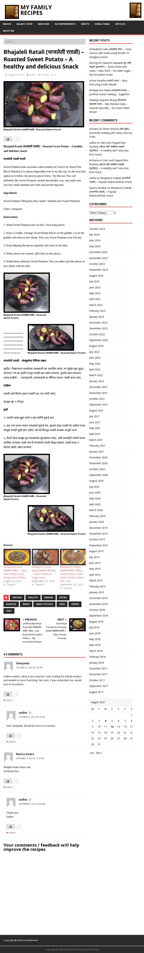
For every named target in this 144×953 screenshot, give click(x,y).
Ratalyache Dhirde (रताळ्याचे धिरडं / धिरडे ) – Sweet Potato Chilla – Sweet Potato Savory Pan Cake (72, 574)
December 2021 (98, 387)
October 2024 (97, 228)
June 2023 (94, 287)
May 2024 (94, 246)
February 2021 (97, 445)
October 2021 (97, 398)
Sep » (99, 752)
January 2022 (96, 381)
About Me (8, 30)
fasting (17, 597)
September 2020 (98, 475)
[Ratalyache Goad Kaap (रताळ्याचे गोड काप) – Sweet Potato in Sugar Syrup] (44, 557)
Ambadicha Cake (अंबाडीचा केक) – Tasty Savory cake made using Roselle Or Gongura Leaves (110, 53)
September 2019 (98, 545)
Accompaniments (65, 23)
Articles (120, 23)
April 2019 (94, 574)
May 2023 (94, 293)
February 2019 (97, 586)
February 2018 (97, 656)
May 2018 (94, 639)
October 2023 (97, 264)
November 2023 (98, 258)
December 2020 (98, 457)
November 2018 (98, 604)
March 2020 (96, 510)
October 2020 (97, 469)
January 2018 (96, 662)
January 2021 (96, 451)
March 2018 (96, 651)
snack (26, 604)
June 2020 (94, 492)
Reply (10, 700)
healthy (33, 597)
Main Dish (43, 23)
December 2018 (98, 598)
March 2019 (96, 580)
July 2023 (94, 281)
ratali (63, 597)
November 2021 (98, 393)
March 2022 (96, 375)
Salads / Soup (24, 23)
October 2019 (97, 539)
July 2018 (94, 627)
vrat (9, 610)
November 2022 (98, 328)
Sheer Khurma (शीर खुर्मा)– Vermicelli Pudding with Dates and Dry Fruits (110, 132)
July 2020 (94, 486)
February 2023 (97, 310)
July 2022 (94, 351)
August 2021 (96, 410)
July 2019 (94, 557)
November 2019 (98, 533)
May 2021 (94, 428)
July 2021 (94, 416)
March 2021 (96, 439)
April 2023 (94, 299)
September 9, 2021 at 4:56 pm (32, 804)
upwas (75, 604)
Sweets (85, 23)
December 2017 (98, 668)
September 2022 (98, 340)
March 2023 (96, 305)
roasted (11, 604)
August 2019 (96, 551)
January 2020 (96, 521)
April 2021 (94, 433)
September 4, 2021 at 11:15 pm (30, 758)
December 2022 (98, 322)
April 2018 (94, 645)
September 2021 (98, 404)
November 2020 (98, 463)
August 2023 (96, 275)
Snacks (7, 23)
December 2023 (98, 252)
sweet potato (44, 604)
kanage (48, 597)
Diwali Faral (102, 23)
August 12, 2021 (16, 74)
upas (62, 604)
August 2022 (96, 346)
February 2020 (97, 516)
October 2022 (97, 334)
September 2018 (98, 615)
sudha (32, 74)
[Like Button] (8, 139)
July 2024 (94, 234)
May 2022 (94, 363)
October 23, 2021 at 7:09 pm (29, 667)
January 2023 (96, 316)
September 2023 (98, 269)
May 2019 (94, 568)
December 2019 (98, 527)
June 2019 (94, 563)
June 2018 (94, 633)
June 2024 (94, 240)
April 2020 (94, 504)
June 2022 (94, 357)
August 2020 (96, 480)
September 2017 (98, 686)
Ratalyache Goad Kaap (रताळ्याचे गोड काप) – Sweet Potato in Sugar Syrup (44, 572)
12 (112, 726)
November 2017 (98, 674)
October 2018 (97, 609)
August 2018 (96, 621)
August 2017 (96, 692)
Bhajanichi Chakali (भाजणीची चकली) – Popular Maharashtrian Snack (110, 191)
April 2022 (94, 369)
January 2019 (96, 592)
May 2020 (94, 498)
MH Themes (93, 949)
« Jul (91, 752)
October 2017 (97, 680)
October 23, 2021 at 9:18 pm (32, 717)
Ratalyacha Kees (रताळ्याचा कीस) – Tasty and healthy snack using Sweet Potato (15, 572)
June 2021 (94, 422)
